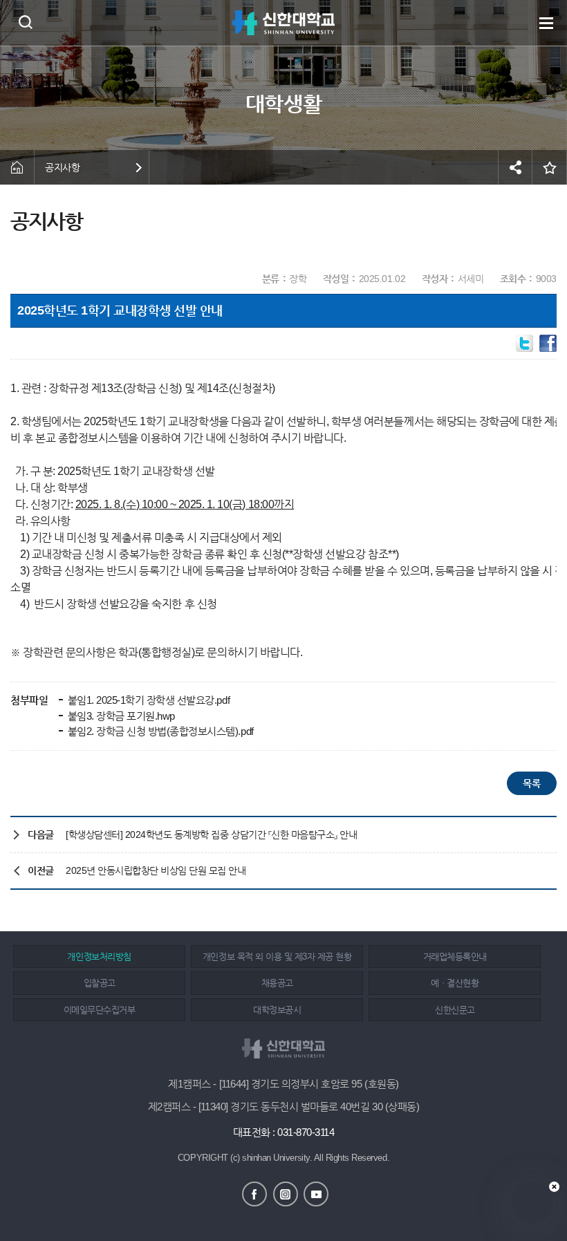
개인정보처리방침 (99, 956)
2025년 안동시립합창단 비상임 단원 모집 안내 (156, 870)
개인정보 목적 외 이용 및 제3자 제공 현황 (277, 956)
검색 (25, 22)
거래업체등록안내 (455, 956)
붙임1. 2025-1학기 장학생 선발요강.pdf (147, 700)
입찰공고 (99, 983)
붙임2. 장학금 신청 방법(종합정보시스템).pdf (159, 731)
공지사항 (62, 167)
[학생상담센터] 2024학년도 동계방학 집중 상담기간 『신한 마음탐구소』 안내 (211, 834)
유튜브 (316, 1194)
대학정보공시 (277, 1010)
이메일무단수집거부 (100, 1010)
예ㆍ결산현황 (454, 983)
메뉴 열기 (546, 22)
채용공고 (277, 983)
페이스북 (254, 1194)
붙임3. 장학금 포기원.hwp (120, 716)
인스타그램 (285, 1194)
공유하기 (515, 167)
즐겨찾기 (549, 167)
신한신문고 (455, 1010)
